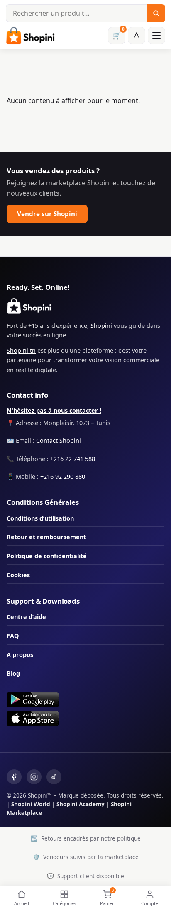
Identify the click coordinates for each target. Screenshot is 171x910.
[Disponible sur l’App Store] (85, 718)
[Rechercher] (156, 13)
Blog (13, 673)
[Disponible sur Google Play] (85, 699)
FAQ (13, 636)
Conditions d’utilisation (40, 518)
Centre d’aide (26, 617)
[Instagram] (34, 776)
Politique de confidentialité (47, 556)
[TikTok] (53, 776)
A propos (20, 655)
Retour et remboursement (46, 537)
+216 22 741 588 (72, 459)
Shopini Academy (80, 804)
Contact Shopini (58, 440)
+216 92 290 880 (62, 476)
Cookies (18, 575)
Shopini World (30, 804)
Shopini (101, 326)
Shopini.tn (21, 350)
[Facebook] (14, 776)
